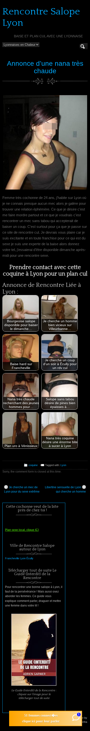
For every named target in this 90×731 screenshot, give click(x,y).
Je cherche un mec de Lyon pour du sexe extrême (22, 489)
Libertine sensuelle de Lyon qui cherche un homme (65, 489)
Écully (29, 558)
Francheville (12, 558)
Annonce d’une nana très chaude (45, 67)
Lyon (63, 465)
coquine (33, 465)
